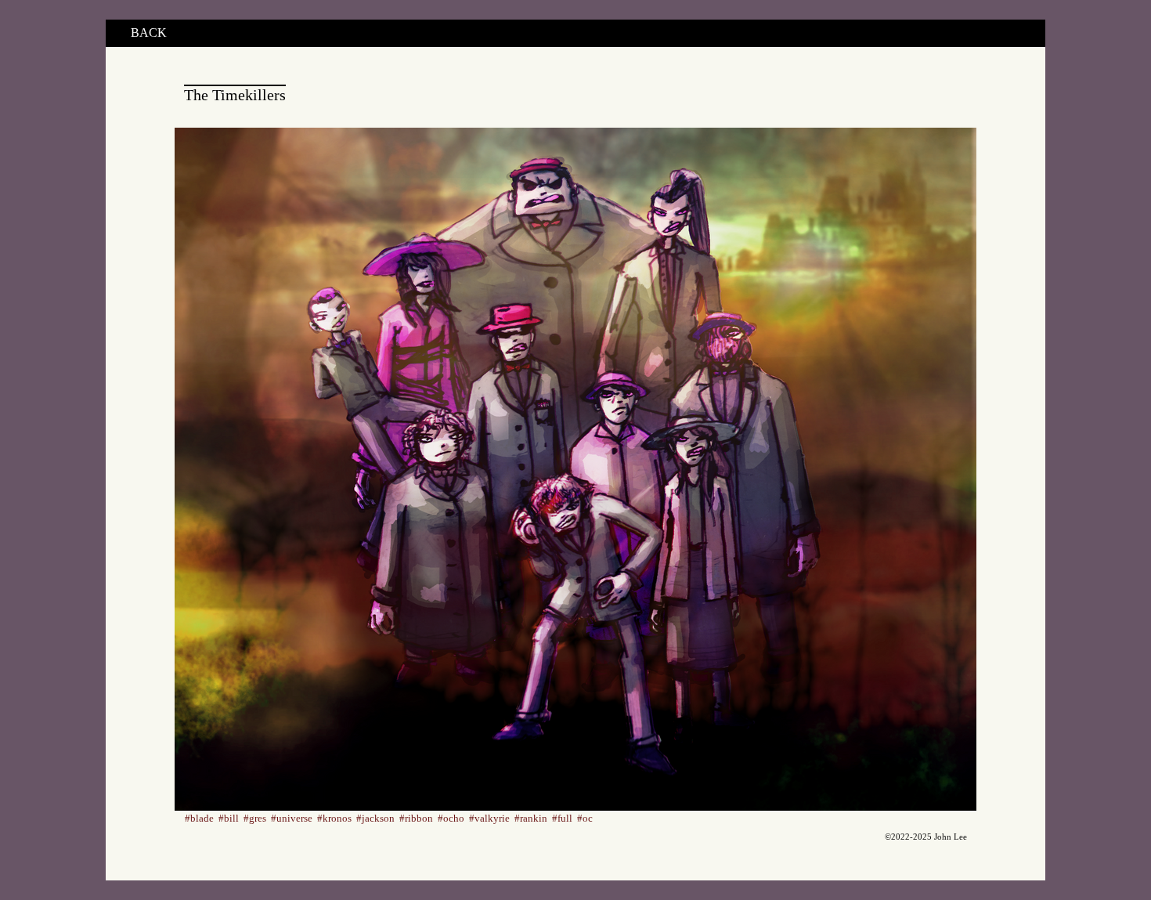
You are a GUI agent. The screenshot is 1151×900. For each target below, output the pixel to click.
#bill (228, 818)
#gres (255, 818)
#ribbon (416, 818)
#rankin (530, 818)
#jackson (375, 818)
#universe (291, 818)
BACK (149, 32)
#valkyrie (489, 818)
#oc (585, 818)
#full (562, 818)
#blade (199, 818)
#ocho (451, 818)
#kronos (334, 818)
